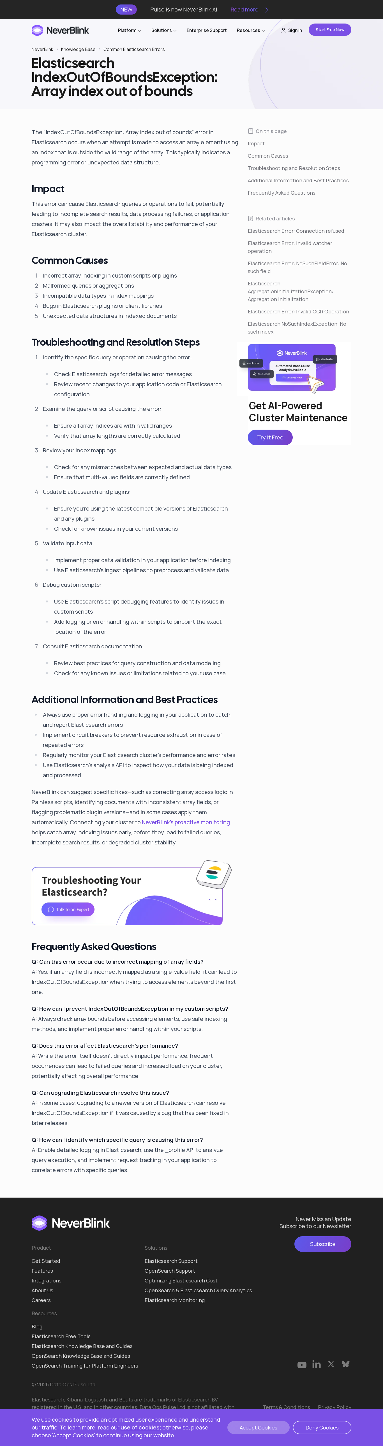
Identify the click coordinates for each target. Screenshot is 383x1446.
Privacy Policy (334, 1407)
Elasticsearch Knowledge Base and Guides (82, 1346)
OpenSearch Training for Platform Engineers (85, 1365)
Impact (256, 143)
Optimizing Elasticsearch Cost (181, 1280)
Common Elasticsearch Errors (134, 49)
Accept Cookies (258, 1427)
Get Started (46, 1261)
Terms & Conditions (286, 1407)
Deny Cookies (322, 1427)
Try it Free (270, 437)
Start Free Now (330, 29)
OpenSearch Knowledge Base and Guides (81, 1355)
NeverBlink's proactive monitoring (186, 822)
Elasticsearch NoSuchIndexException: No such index (297, 327)
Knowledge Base (78, 49)
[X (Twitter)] (331, 1364)
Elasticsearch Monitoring (175, 1300)
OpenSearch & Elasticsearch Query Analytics (198, 1290)
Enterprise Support (207, 30)
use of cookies (140, 1427)
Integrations (46, 1280)
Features (42, 1270)
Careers (41, 1300)
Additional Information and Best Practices (298, 180)
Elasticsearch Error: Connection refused (296, 230)
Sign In (295, 30)
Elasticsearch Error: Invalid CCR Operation (298, 311)
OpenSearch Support (170, 1270)
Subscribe (323, 1244)
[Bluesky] (345, 1364)
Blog (37, 1326)
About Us (42, 1290)
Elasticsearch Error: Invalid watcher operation (290, 247)
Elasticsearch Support (171, 1261)
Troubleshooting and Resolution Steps (294, 168)
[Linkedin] (316, 1364)
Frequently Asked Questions (281, 192)
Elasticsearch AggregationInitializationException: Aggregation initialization (290, 291)
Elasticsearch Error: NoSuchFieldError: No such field (297, 267)
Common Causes (268, 155)
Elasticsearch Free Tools (61, 1336)
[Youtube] (302, 1364)
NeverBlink (42, 49)
